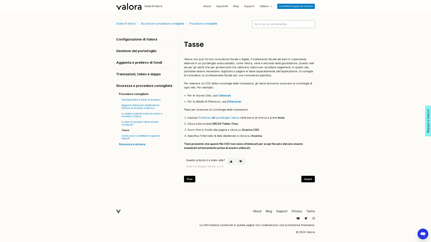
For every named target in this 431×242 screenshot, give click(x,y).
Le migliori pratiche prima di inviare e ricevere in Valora (142, 115)
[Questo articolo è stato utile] (231, 161)
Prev (189, 179)
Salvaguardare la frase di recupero (141, 99)
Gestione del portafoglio (136, 51)
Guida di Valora (125, 23)
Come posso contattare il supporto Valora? (141, 137)
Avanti (308, 179)
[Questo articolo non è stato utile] (241, 161)
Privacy (297, 211)
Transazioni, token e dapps (138, 74)
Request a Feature (428, 121)
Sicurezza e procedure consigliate (162, 23)
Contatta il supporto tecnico (296, 6)
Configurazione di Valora (136, 39)
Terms (310, 211)
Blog (236, 6)
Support (249, 6)
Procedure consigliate (203, 23)
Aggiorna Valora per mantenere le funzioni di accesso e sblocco (140, 106)
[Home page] (128, 6)
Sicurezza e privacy (132, 144)
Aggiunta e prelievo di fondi (139, 63)
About (207, 6)
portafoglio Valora (227, 117)
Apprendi (222, 6)
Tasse (125, 130)
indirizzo (205, 117)
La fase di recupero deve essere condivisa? (140, 123)
